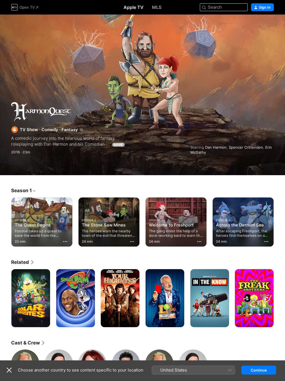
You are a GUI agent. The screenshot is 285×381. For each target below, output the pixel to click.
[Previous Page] (5, 221)
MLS (156, 7)
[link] (23, 262)
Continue (259, 370)
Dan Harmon (216, 147)
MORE (118, 145)
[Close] (9, 370)
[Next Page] (279, 221)
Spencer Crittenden (246, 147)
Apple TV (134, 7)
